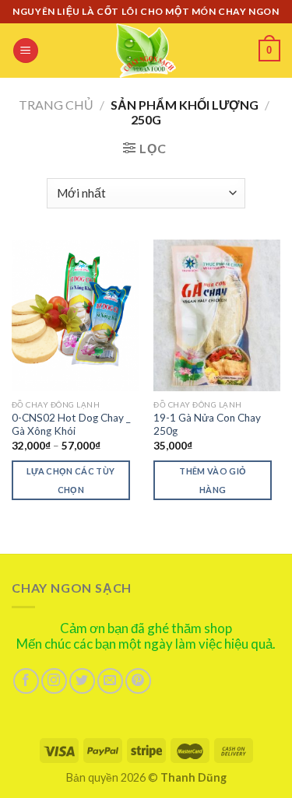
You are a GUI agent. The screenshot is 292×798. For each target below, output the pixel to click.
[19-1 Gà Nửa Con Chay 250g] (216, 315)
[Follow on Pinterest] (138, 681)
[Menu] (25, 51)
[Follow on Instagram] (54, 681)
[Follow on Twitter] (82, 681)
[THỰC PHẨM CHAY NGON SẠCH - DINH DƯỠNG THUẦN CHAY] (146, 50)
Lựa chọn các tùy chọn (70, 480)
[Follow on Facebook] (26, 681)
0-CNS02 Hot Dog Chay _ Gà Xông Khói (71, 424)
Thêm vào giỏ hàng (212, 480)
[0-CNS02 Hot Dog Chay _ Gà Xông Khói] (75, 315)
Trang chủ (56, 104)
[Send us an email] (110, 681)
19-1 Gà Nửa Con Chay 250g (207, 424)
